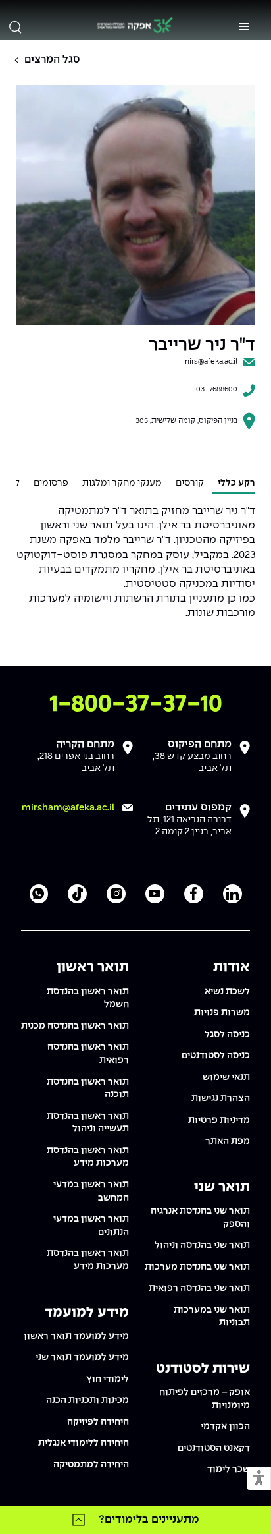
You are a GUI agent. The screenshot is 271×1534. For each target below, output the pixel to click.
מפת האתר (227, 1141)
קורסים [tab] (190, 483)
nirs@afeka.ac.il (211, 361)
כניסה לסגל (227, 1034)
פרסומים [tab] (51, 483)
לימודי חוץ (107, 1379)
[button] (259, 1479)
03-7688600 (216, 389)
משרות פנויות (222, 1012)
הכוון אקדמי (225, 1426)
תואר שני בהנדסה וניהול (202, 1245)
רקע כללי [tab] (236, 483)
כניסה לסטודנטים (216, 1055)
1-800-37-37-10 (135, 705)
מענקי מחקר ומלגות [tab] (122, 483)
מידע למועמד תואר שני (82, 1357)
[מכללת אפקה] (135, 26)
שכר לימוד (228, 1469)
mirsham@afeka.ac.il (68, 807)
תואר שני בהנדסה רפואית (199, 1288)
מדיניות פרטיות (219, 1120)
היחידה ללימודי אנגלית (83, 1443)
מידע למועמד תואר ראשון (76, 1336)
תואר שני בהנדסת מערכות (197, 1267)
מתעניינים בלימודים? (149, 1519)
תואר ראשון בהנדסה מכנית (75, 1026)
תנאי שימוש (226, 1077)
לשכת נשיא (227, 991)
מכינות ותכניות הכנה (87, 1400)
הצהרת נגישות (220, 1098)
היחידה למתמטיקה (91, 1464)
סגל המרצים (52, 60)
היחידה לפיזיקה (98, 1422)
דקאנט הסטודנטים (214, 1448)
